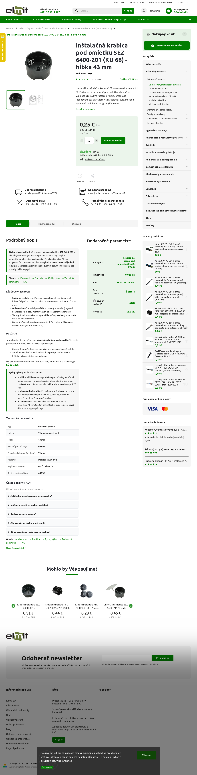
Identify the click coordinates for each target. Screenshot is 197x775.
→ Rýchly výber (52, 278)
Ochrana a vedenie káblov (159, 109)
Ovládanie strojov (155, 203)
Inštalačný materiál (156, 71)
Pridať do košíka (113, 140)
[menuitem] (16, 19)
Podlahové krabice (157, 100)
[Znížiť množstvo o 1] (81, 140)
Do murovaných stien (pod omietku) (165, 84)
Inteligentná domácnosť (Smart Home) (166, 210)
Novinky (150, 225)
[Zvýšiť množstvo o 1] (96, 140)
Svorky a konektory (156, 114)
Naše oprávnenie (15, 724)
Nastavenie (47, 767)
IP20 (132, 302)
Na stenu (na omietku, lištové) (162, 96)
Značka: (129, 79)
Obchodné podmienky (161, 2)
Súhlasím (146, 755)
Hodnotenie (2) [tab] (46, 223)
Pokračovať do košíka (170, 45)
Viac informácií (64, 760)
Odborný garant (14, 719)
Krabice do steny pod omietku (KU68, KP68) (126, 262)
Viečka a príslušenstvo (159, 104)
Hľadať (128, 10)
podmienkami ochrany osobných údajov (143, 664)
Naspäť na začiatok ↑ (16, 547)
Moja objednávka (15, 748)
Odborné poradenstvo (18, 738)
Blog (8, 729)
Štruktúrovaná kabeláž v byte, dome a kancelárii (72, 711)
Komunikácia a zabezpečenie (161, 159)
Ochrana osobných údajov (20, 733)
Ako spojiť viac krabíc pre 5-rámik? (27, 522)
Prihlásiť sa (162, 658)
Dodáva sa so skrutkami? (23, 513)
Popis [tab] (18, 223)
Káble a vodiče (153, 64)
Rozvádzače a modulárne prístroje (164, 137)
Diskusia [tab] (76, 223)
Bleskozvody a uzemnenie (160, 174)
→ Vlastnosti (24, 278)
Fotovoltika (152, 196)
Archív (59, 739)
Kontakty (119, 2)
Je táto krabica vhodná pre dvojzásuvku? (31, 495)
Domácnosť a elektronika (159, 166)
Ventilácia (151, 188)
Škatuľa (130, 291)
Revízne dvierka (155, 122)
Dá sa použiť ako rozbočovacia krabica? (30, 531)
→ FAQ (24, 281)
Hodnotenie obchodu (17, 743)
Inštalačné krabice (156, 78)
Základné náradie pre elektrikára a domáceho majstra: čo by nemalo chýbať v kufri (74, 729)
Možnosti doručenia (95, 159)
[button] (28, 617)
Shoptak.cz (35, 766)
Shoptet (19, 766)
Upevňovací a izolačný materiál (162, 118)
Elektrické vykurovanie (158, 181)
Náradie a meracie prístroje (160, 152)
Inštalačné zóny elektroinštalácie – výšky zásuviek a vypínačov (73, 719)
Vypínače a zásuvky (156, 130)
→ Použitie (37, 278)
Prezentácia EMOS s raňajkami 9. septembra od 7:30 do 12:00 (69, 702)
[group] (28, 606)
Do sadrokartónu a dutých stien (163, 92)
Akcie (149, 217)
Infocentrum (137, 2)
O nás (181, 2)
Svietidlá (150, 144)
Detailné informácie (85, 108)
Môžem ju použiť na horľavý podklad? (29, 505)
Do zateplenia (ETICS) (158, 88)
